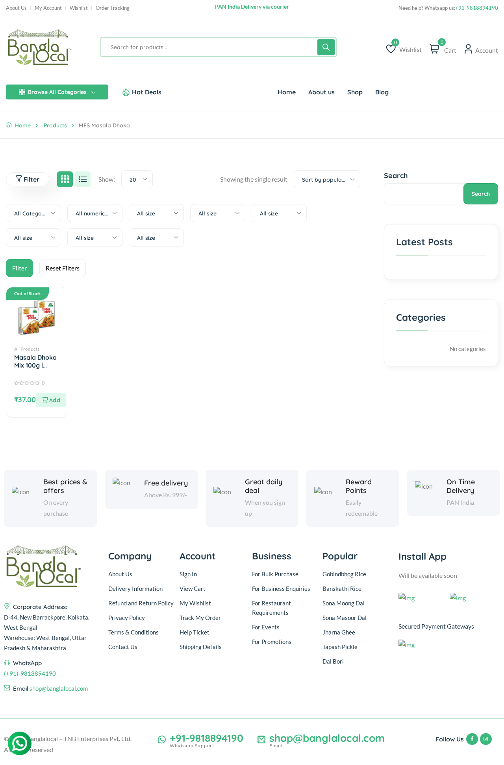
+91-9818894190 (476, 8)
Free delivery (166, 483)
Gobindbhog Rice (344, 573)
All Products (26, 349)
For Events (266, 627)
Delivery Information (135, 588)
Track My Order (200, 617)
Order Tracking (113, 8)
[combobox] (137, 179)
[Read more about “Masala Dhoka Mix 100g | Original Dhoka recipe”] (51, 400)
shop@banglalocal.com (59, 688)
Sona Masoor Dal (344, 617)
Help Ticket (194, 632)
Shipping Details (201, 646)
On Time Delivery (461, 486)
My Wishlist (195, 603)
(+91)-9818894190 (30, 673)
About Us (16, 8)
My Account (48, 8)
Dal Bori (333, 661)
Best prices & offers (65, 486)
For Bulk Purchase (275, 573)
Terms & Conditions (133, 632)
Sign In (188, 573)
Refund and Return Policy (141, 603)
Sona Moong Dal (343, 603)
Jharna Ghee (338, 632)
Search (396, 175)
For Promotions (271, 641)
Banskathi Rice (341, 588)
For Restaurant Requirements (271, 607)
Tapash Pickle (340, 646)
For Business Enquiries (281, 588)
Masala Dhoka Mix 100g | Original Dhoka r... (36, 361)
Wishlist (79, 8)
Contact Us (122, 646)
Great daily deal (263, 486)
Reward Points (359, 486)
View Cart (193, 588)
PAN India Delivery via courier (252, 7)
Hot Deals (146, 92)
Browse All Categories (57, 92)
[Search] (326, 47)
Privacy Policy (126, 617)
